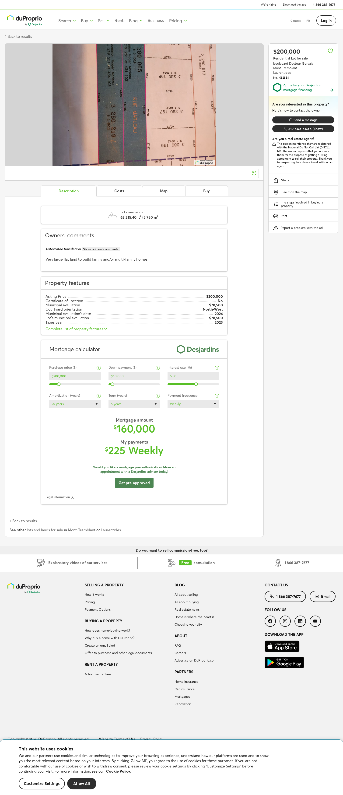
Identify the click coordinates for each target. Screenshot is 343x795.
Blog (180, 585)
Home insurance (186, 681)
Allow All (81, 783)
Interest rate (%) (180, 368)
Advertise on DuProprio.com (195, 660)
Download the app (294, 4)
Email (325, 596)
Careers (180, 653)
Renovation (183, 704)
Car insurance (185, 689)
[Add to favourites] (330, 50)
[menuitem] (128, 598)
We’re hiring (268, 4)
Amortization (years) (64, 396)
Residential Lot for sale (290, 58)
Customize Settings (42, 783)
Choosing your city (188, 624)
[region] (171, 767)
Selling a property (104, 585)
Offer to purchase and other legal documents (118, 653)
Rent (119, 20)
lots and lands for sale (45, 530)
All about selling (186, 594)
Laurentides (111, 530)
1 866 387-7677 (324, 5)
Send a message (306, 120)
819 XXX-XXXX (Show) (305, 129)
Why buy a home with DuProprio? (109, 638)
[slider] (59, 384)
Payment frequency (183, 396)
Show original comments (101, 249)
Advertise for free (98, 674)
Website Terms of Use (117, 739)
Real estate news (187, 609)
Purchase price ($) (63, 368)
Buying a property (103, 621)
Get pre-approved (134, 482)
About (181, 636)
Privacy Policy (151, 739)
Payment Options (98, 609)
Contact (295, 20)
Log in (326, 20)
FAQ (178, 645)
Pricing (90, 602)
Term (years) (117, 396)
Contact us (276, 585)
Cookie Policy (118, 771)
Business (156, 20)
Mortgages (182, 696)
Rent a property (101, 664)
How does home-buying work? (107, 630)
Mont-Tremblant (81, 530)
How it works (94, 594)
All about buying (187, 602)
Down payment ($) (122, 368)
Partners (184, 672)
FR (308, 20)
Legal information (58, 497)
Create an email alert (100, 645)
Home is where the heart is (194, 617)
